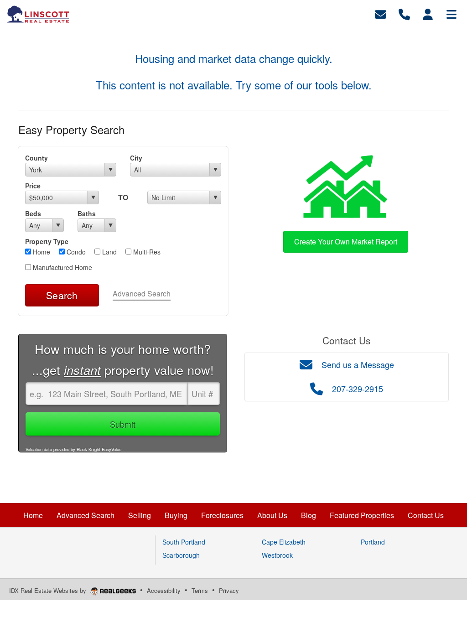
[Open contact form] (380, 13)
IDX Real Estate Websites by (48, 590)
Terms (200, 590)
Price (33, 185)
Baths (87, 213)
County (36, 157)
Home (40, 251)
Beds (33, 213)
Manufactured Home (61, 267)
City (136, 157)
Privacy (229, 590)
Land (108, 251)
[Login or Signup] (428, 13)
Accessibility (164, 590)
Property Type (46, 241)
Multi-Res (146, 251)
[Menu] (451, 13)
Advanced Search (142, 293)
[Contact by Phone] (404, 13)
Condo (75, 251)
